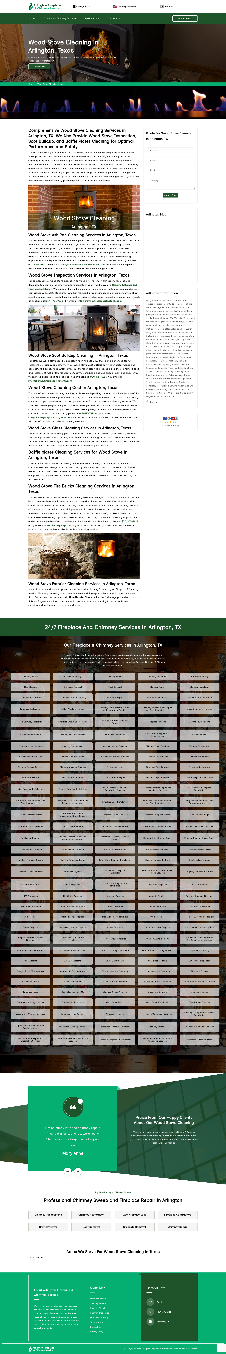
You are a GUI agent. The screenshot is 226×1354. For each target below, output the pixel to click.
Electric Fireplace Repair (157, 777)
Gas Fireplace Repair (115, 777)
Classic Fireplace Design (199, 849)
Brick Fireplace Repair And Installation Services (30, 1039)
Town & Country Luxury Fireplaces (115, 884)
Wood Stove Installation (157, 1002)
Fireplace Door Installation (115, 802)
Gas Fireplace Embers (199, 860)
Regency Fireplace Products (199, 871)
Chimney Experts (30, 981)
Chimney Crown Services (31, 746)
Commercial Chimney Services (115, 826)
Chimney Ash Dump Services (115, 756)
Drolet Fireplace (30, 927)
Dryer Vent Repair (73, 981)
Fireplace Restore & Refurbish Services (73, 1039)
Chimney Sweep (30, 676)
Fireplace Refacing (157, 722)
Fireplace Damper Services (157, 814)
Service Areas (91, 18)
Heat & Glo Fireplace (31, 906)
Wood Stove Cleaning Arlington (51, 84)
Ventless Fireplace (115, 1014)
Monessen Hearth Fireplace (72, 927)
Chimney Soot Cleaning (30, 697)
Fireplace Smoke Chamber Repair (115, 721)
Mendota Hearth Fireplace (115, 917)
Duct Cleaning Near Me (72, 992)
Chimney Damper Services (73, 756)
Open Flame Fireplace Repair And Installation (31, 1026)
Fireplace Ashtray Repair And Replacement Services (200, 801)
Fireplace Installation (157, 697)
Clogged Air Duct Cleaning (72, 971)
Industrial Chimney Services (199, 826)
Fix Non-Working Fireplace (73, 709)
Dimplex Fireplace (157, 906)
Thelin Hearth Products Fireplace (72, 938)
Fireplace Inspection (115, 734)
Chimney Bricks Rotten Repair (157, 838)
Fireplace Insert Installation (30, 950)
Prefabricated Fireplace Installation (199, 788)
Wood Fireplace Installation (199, 777)
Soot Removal (115, 687)
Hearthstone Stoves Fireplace (199, 927)
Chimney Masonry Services (73, 767)
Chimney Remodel (157, 1026)
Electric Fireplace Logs (73, 826)
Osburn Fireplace (115, 906)
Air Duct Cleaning (72, 961)
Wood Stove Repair (115, 1002)
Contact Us (114, 18)
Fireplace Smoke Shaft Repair (72, 722)
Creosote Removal (73, 687)
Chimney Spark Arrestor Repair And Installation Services (115, 708)
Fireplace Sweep (115, 767)
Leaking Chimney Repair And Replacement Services (73, 837)
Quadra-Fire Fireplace (199, 906)
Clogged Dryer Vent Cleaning (30, 971)
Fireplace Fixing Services (72, 1014)
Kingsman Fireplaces (157, 884)
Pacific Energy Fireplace (72, 917)
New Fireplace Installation (199, 697)
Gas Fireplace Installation (30, 789)
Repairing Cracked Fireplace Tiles (115, 837)
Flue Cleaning (30, 687)
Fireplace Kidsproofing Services (157, 950)
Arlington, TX (163, 1321)
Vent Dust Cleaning (157, 961)
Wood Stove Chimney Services (30, 1014)
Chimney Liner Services (30, 756)
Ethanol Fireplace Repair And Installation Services (157, 788)
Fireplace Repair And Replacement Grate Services (73, 814)
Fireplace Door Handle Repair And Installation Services (157, 801)
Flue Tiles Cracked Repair (115, 849)
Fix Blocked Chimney (30, 838)
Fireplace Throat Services (30, 826)
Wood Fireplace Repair (73, 777)
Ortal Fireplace (157, 917)
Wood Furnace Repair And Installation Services (115, 788)
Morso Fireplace (115, 927)
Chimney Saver (199, 734)
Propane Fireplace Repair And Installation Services (30, 801)
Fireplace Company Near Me (30, 1002)
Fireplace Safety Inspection (157, 981)
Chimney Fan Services (199, 756)
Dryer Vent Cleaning (199, 950)
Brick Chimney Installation (199, 709)
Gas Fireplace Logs (199, 814)
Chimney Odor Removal (72, 849)
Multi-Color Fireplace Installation (115, 871)
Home (31, 18)
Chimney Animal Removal (157, 939)
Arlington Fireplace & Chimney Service (160, 1348)
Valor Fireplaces (72, 884)
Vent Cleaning (30, 961)
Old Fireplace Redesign (157, 849)
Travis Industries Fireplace (157, 927)
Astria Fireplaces (200, 884)
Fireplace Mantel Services (199, 1039)
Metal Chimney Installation (31, 722)
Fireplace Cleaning (199, 676)
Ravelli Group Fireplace (115, 939)
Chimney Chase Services (115, 746)
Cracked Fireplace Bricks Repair (115, 1039)
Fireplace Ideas (30, 992)
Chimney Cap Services (73, 746)
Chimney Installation (200, 687)
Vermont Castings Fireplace (199, 896)
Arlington (38, 1257)
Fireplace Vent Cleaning (157, 767)
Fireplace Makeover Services (115, 1026)
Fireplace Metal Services (30, 814)
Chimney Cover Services (157, 746)
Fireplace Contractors (199, 767)
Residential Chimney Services (157, 826)
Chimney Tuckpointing (199, 722)
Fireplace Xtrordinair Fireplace (199, 917)
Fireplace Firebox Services (115, 814)
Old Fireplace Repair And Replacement (157, 734)
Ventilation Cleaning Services (72, 1026)
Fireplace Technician (199, 992)
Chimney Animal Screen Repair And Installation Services (157, 708)
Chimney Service (115, 676)
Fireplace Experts (199, 971)
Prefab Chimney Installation (115, 950)
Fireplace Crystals (73, 871)
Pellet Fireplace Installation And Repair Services (157, 871)
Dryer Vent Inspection (199, 961)
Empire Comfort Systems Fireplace (30, 938)
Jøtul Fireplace (30, 917)
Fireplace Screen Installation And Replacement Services (199, 938)
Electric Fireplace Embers (157, 860)
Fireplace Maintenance (73, 1002)
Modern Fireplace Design (31, 860)
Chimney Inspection (157, 676)
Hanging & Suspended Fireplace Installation (199, 1013)
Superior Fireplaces (30, 884)
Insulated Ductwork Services (199, 1026)
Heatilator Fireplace (72, 896)
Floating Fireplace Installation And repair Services (157, 1039)
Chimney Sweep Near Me (115, 992)
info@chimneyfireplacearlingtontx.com (50, 380)
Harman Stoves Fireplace (73, 906)
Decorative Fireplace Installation (199, 981)
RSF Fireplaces (31, 896)
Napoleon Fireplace (115, 896)
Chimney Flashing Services (30, 767)
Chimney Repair (157, 687)
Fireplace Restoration (30, 709)
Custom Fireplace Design (73, 860)
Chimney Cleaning (72, 676)
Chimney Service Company (157, 971)
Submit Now (170, 195)
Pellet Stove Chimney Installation (115, 860)
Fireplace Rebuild (30, 777)
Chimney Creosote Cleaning (73, 697)
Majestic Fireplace (157, 896)
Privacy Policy (96, 1331)
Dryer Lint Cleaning (115, 961)
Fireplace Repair (115, 697)
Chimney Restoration (30, 734)
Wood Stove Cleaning (199, 1002)
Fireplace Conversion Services (157, 1014)
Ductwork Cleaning (157, 992)
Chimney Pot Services (157, 756)
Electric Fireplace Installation (73, 789)
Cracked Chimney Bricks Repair (199, 838)
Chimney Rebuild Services (72, 950)
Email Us (169, 6)
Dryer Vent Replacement (115, 981)
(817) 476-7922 (185, 18)
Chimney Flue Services (199, 746)
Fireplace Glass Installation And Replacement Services (73, 801)
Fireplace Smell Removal (30, 849)
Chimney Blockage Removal (73, 734)
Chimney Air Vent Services (30, 871)
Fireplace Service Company (115, 971)
